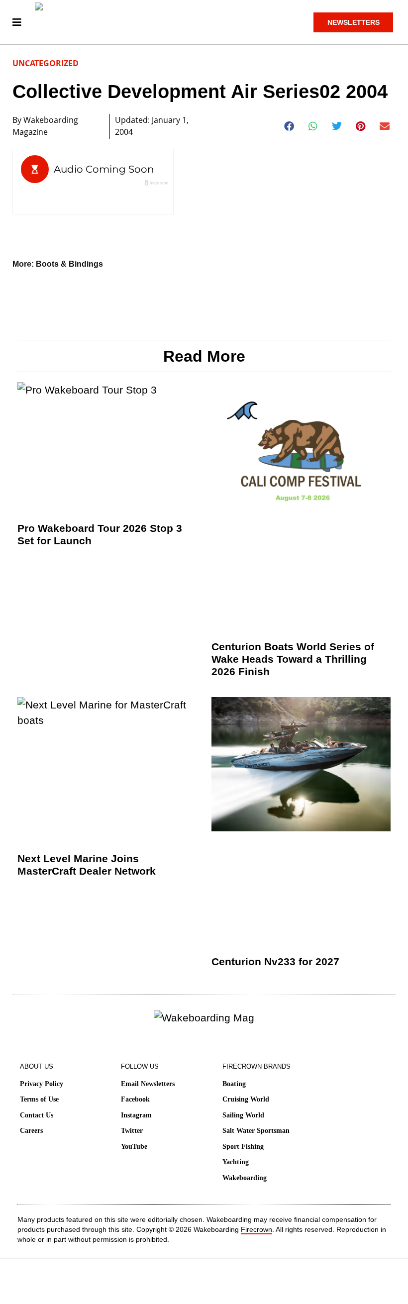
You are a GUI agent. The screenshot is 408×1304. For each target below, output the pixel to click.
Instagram (136, 1115)
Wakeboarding (244, 1178)
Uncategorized (45, 63)
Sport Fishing (243, 1146)
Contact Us (36, 1115)
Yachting (235, 1162)
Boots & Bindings (69, 264)
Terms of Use (39, 1099)
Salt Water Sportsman (256, 1130)
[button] (289, 126)
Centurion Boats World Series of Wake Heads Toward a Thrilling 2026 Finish (292, 659)
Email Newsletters (148, 1084)
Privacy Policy (41, 1084)
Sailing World (243, 1115)
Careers (31, 1130)
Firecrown (256, 1229)
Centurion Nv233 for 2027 (275, 961)
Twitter (132, 1130)
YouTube (134, 1146)
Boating (234, 1084)
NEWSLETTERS (353, 22)
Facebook (135, 1099)
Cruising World (245, 1099)
